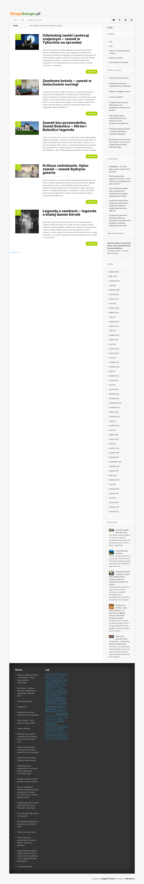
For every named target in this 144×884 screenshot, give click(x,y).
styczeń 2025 (114, 308)
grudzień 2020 (114, 394)
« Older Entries (14, 252)
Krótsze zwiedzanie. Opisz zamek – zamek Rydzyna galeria (65, 169)
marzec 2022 (114, 353)
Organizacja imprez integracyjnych (56, 698)
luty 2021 (112, 385)
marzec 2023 (114, 340)
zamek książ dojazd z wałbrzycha (54, 723)
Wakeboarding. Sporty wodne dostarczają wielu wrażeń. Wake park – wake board (28, 805)
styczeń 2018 (114, 502)
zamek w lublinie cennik (51, 734)
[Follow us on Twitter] (114, 20)
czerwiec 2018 (114, 480)
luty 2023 (112, 344)
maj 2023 (112, 331)
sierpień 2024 (114, 312)
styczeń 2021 (114, 389)
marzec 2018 (113, 493)
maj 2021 (112, 371)
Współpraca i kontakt (34, 20)
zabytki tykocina (63, 718)
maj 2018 (112, 484)
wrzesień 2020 (114, 407)
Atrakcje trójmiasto (50, 673)
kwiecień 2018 (114, 489)
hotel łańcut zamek (60, 680)
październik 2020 (115, 403)
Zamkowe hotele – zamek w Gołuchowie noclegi (67, 82)
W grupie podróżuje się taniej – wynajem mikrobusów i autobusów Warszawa (119, 131)
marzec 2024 (114, 326)
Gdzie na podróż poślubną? (119, 78)
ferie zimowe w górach (54, 678)
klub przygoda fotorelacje (53, 688)
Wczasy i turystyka (116, 58)
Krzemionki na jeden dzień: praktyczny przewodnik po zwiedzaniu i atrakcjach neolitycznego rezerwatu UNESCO (118, 206)
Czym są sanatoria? (116, 97)
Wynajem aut (22, 707)
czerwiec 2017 (114, 507)
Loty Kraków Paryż (61, 692)
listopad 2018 (114, 457)
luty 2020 (112, 430)
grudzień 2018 (114, 453)
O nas (22, 20)
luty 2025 (112, 303)
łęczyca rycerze (61, 739)
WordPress (130, 879)
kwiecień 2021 (114, 376)
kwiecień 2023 (114, 335)
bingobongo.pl (56, 46)
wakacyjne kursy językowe (55, 708)
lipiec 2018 (113, 475)
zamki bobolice (55, 737)
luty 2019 (112, 444)
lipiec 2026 (113, 276)
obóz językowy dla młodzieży (53, 696)
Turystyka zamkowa (24, 866)
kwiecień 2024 (114, 321)
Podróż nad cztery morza (26, 832)
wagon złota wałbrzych (51, 705)
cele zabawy (57, 675)
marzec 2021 (113, 380)
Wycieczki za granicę (24, 701)
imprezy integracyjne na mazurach (55, 683)
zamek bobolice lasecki (51, 719)
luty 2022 (112, 358)
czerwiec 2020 (114, 416)
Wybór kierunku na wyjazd (118, 62)
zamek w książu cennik (54, 731)
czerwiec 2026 (114, 281)
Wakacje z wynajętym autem (119, 91)
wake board (62, 710)
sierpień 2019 (113, 435)
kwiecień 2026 (114, 290)
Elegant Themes (108, 879)
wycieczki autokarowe (50, 716)
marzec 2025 (114, 299)
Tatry (111, 46)
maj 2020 (112, 421)
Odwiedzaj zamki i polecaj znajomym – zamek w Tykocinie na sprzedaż (66, 38)
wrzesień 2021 (114, 362)
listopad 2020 (114, 398)
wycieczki (61, 714)
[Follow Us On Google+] (131, 20)
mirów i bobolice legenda (55, 694)
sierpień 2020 (114, 412)
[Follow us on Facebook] (120, 20)
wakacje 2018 (61, 705)
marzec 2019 (113, 439)
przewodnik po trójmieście (56, 703)
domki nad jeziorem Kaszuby (55, 676)
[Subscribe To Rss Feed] (126, 20)
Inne (110, 42)
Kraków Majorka (57, 689)
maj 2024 (112, 317)
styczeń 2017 (114, 511)
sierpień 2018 (113, 471)
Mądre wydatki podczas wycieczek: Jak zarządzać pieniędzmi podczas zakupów (28, 749)
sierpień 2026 (114, 272)
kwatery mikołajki (56, 690)
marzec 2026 (114, 294)
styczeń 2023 (114, 349)
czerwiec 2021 (114, 367)
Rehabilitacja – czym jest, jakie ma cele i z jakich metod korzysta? (119, 169)
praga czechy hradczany (55, 701)
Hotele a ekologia (23, 728)
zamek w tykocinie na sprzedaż (55, 735)
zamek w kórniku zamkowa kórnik (59, 732)
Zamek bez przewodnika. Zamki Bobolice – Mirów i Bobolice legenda (65, 126)
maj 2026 (112, 285)
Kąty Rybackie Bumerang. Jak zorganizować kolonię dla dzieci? (27, 824)
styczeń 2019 (114, 448)
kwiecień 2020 (114, 426)
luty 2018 (112, 498)
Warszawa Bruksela (53, 712)
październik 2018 (115, 462)
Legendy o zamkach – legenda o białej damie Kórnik (69, 213)
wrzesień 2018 (114, 466)
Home (15, 20)
